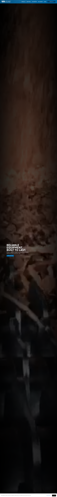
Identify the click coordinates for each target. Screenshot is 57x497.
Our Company (40, 1)
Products (23, 1)
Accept (54, 495)
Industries (28, 1)
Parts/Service (34, 1)
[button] (25, 2)
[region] (28, 495)
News (45, 1)
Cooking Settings (48, 495)
